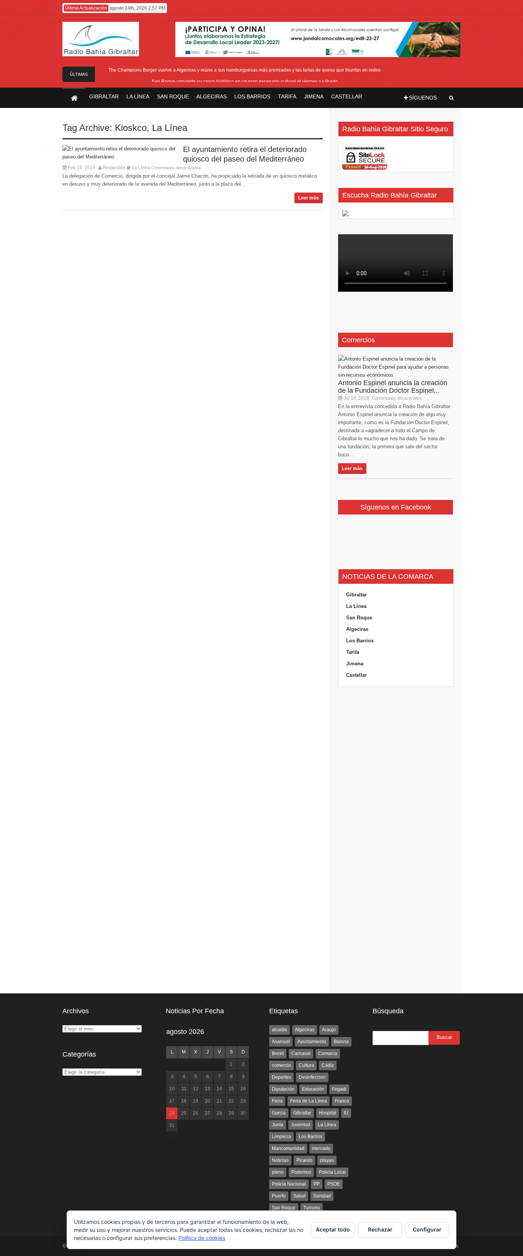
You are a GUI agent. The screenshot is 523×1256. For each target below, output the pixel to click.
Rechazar (380, 1229)
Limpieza (281, 1136)
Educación (313, 1089)
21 (219, 1101)
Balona (341, 1041)
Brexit (278, 1053)
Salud (299, 1196)
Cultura (306, 1065)
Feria (277, 1101)
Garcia (279, 1113)
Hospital (327, 1113)
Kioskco (131, 127)
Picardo (304, 1160)
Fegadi (339, 1089)
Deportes (281, 1077)
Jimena (354, 663)
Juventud (300, 1124)
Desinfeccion (312, 1077)
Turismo (311, 1207)
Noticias (280, 1160)
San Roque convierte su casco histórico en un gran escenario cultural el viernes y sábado (245, 81)
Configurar (427, 1229)
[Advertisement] (395, 840)
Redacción (114, 167)
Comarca (327, 1053)
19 (195, 1101)
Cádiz (328, 1065)
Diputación (283, 1089)
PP (317, 1184)
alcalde (279, 1029)
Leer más (308, 198)
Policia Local (332, 1172)
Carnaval (301, 1053)
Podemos (301, 1172)
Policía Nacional (289, 1184)
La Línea (169, 127)
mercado (321, 1148)
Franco (342, 1101)
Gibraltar (356, 595)
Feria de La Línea (308, 1101)
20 (207, 1101)
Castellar (356, 675)
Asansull (281, 1041)
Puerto (279, 1196)
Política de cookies (201, 1238)
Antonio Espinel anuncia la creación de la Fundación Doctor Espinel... (392, 386)
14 (219, 1088)
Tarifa (352, 652)
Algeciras (357, 629)
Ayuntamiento (311, 1041)
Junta (277, 1124)
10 (172, 1088)
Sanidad (322, 1196)
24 (172, 1113)
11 (183, 1088)
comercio (281, 1065)
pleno (278, 1172)
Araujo (329, 1029)
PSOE (333, 1184)
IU (346, 1113)
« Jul (171, 1135)
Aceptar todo (333, 1229)
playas (327, 1160)
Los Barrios (360, 641)
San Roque (359, 618)
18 (183, 1101)
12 (195, 1088)
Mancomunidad (288, 1148)
